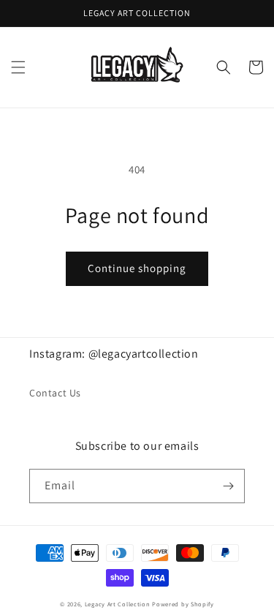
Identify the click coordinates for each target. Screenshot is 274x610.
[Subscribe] (228, 486)
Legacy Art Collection (118, 604)
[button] (18, 67)
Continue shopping (137, 268)
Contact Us (55, 392)
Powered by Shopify (183, 604)
